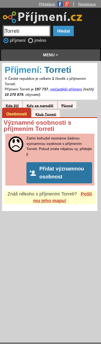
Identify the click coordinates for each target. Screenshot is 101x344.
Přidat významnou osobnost (61, 172)
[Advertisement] (50, 271)
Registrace (87, 4)
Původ (67, 105)
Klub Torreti (45, 114)
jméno (40, 40)
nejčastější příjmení (66, 89)
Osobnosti (16, 114)
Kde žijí (12, 105)
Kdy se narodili (40, 105)
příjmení (18, 40)
